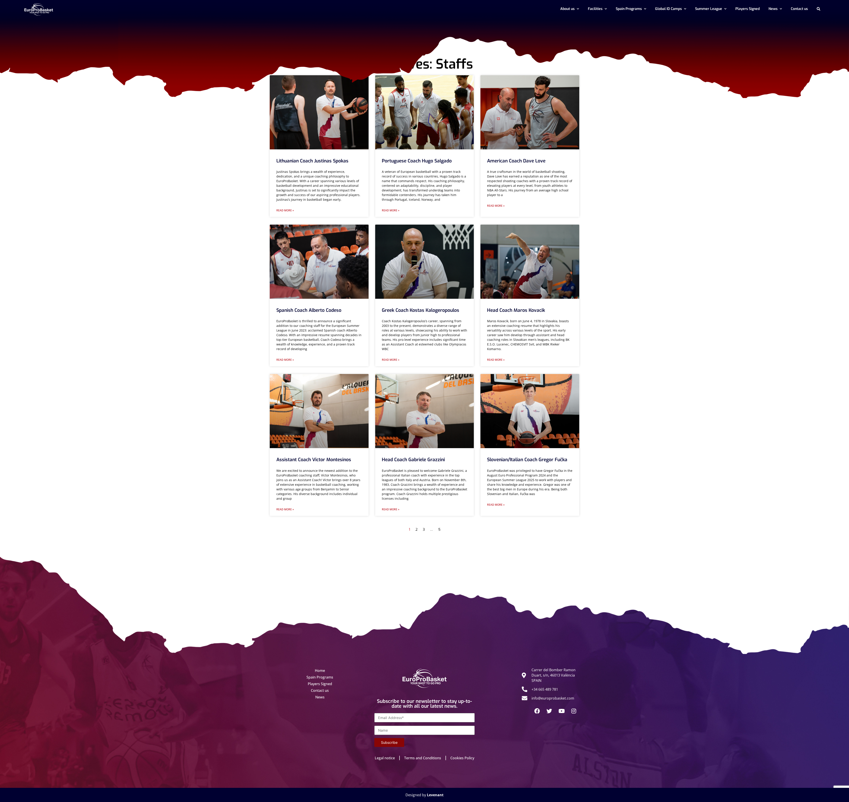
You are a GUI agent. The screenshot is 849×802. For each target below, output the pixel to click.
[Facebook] (537, 710)
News (773, 8)
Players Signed (747, 8)
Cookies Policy (462, 758)
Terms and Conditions (422, 758)
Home (320, 670)
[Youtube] (561, 710)
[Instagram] (573, 710)
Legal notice (385, 758)
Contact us (799, 8)
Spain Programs (629, 8)
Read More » (285, 210)
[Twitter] (549, 710)
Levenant (435, 794)
